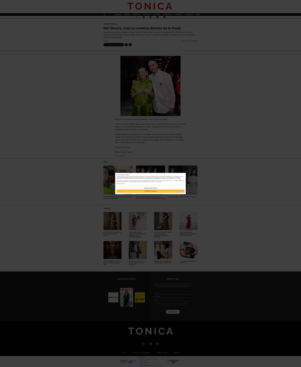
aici (124, 183)
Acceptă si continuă (150, 191)
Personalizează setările (150, 188)
